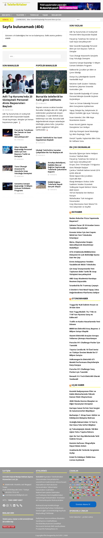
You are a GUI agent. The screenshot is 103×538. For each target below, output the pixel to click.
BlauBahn (61, 518)
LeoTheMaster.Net (43, 495)
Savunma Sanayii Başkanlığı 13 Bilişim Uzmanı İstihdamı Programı (23, 187)
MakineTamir (41, 492)
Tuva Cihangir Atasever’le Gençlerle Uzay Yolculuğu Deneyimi (23, 170)
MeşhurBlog (40, 513)
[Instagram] (7, 505)
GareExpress (41, 521)
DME (52, 526)
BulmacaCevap (41, 505)
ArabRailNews (51, 521)
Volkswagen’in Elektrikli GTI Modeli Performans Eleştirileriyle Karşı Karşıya (84, 362)
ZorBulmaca (58, 508)
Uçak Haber (78, 385)
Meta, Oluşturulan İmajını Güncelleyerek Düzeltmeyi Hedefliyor (81, 245)
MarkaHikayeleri (45, 500)
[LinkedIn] (14, 505)
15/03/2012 (53, 190)
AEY (37, 500)
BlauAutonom (48, 523)
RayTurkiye (49, 508)
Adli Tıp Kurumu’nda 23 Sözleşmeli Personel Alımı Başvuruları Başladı (17, 101)
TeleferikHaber (57, 477)
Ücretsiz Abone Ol (83, 504)
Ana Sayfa (6, 15)
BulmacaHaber (57, 500)
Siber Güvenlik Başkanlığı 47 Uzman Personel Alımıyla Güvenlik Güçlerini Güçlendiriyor (83, 96)
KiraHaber (61, 498)
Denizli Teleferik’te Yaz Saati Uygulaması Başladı (49, 138)
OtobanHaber (51, 498)
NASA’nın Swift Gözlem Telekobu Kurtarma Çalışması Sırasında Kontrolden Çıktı (82, 87)
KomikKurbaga (53, 505)
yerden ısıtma (87, 517)
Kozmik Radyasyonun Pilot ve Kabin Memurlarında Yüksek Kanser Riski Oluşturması (82, 394)
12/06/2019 (41, 143)
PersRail (39, 523)
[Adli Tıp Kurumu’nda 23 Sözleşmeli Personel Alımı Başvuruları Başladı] (18, 82)
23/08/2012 (42, 103)
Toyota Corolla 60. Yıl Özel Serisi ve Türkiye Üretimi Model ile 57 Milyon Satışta (83, 352)
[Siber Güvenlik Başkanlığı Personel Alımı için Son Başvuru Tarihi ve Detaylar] (8, 150)
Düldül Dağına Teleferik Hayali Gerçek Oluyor (55, 184)
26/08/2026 (19, 159)
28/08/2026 (9, 110)
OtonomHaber (80, 298)
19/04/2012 (53, 175)
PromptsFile (40, 529)
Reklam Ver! (57, 15)
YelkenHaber (53, 487)
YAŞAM (45, 15)
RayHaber (77, 212)
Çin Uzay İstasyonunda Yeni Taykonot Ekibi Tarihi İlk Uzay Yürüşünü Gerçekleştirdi (82, 271)
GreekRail (57, 523)
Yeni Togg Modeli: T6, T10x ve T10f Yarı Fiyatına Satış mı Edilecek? (82, 315)
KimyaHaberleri (53, 479)
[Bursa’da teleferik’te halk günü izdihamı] (51, 82)
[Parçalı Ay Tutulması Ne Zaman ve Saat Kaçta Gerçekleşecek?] (8, 133)
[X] (10, 505)
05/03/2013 (41, 155)
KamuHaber (40, 490)
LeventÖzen (40, 482)
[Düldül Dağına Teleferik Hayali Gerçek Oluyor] (41, 185)
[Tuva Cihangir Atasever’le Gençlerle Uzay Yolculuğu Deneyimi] (8, 169)
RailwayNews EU (51, 529)
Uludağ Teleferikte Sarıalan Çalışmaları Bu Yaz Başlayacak (49, 151)
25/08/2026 (19, 193)
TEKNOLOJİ (34, 15)
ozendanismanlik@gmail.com (16, 495)
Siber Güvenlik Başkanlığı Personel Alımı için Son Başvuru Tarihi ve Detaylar (23, 151)
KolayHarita (40, 508)
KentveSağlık (41, 510)
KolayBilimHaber (56, 495)
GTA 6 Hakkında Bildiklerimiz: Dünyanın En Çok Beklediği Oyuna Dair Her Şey (84, 255)
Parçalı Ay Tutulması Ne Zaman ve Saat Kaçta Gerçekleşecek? (23, 133)
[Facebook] (4, 505)
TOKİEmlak (49, 513)
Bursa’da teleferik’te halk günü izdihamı (49, 98)
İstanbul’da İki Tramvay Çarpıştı (83, 285)
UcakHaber (49, 490)
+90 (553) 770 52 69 (12, 492)
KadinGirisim (50, 482)
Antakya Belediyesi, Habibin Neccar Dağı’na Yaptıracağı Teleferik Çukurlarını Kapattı (57, 167)
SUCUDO (39, 477)
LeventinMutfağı (52, 510)
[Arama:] (87, 19)
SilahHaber (55, 492)
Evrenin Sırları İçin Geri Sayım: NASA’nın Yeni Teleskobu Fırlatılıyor (82, 235)
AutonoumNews (51, 518)
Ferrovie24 (40, 526)
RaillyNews (40, 518)
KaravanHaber (41, 487)
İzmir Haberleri (75, 517)
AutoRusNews (60, 526)
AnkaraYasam (61, 482)
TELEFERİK (20, 15)
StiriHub (47, 526)
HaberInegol (40, 498)
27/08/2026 (19, 140)
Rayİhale (62, 510)
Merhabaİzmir (52, 484)
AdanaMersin (41, 484)
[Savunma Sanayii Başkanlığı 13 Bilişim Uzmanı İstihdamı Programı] (8, 186)
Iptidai (48, 492)
